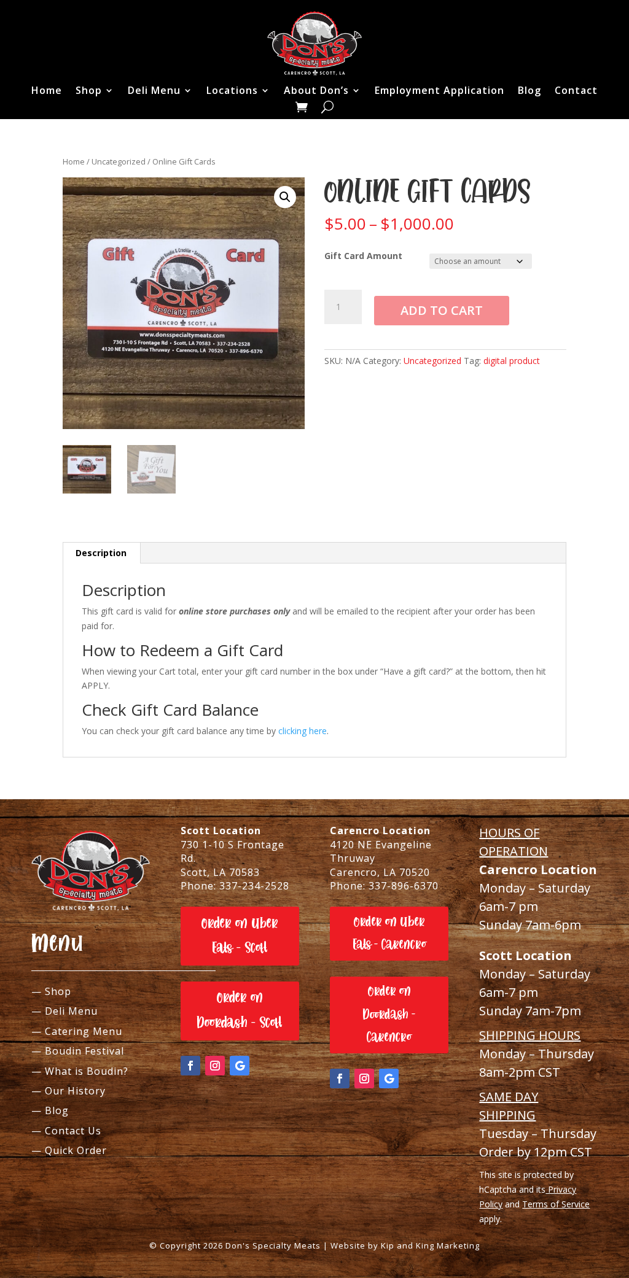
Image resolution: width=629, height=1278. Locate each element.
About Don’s (316, 90)
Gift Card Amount (363, 255)
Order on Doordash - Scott (240, 1010)
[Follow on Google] (239, 1065)
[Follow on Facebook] (190, 1065)
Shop (89, 90)
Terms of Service (556, 1204)
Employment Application (439, 90)
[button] (285, 197)
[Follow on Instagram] (215, 1065)
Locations (232, 90)
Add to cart (441, 310)
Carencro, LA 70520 (380, 872)
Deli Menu (154, 90)
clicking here (302, 731)
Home (46, 90)
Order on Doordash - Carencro (389, 1014)
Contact (576, 90)
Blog (529, 90)
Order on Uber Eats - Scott (239, 936)
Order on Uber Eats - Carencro (389, 933)
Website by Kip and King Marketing (405, 1245)
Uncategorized (119, 161)
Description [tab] (101, 553)
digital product (511, 360)
